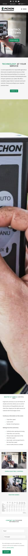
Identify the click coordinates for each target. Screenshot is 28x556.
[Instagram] (13, 1)
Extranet (5, 3)
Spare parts (12, 3)
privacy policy (10, 547)
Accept (6, 552)
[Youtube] (18, 1)
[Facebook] (10, 1)
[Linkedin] (16, 1)
